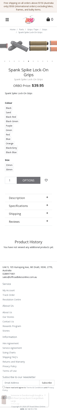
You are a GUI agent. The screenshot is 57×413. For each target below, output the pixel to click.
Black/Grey (11, 147)
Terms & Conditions (35, 387)
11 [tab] (52, 61)
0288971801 (9, 273)
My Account (9, 290)
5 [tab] (23, 61)
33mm (9, 165)
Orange (9, 143)
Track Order (9, 294)
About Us (7, 312)
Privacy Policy (9, 366)
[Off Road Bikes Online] (28, 19)
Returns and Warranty (14, 361)
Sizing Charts (9, 352)
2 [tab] (9, 61)
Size (7, 159)
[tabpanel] (38, 46)
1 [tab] (4, 61)
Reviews (14, 222)
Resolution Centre (12, 299)
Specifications (18, 206)
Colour (8, 102)
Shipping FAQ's (10, 357)
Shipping (15, 214)
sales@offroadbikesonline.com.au (20, 277)
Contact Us (8, 321)
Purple (9, 125)
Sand (8, 112)
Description (17, 198)
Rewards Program (12, 326)
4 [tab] (19, 61)
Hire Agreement (11, 343)
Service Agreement (12, 347)
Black (8, 107)
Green (9, 130)
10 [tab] (47, 61)
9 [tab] (42, 61)
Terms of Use (10, 370)
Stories (6, 330)
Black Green (12, 121)
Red (8, 134)
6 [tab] (28, 61)
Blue (8, 138)
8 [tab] (38, 61)
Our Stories (8, 316)
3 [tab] (14, 61)
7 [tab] (33, 61)
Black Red (11, 116)
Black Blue (11, 152)
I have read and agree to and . (28, 388)
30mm (9, 169)
